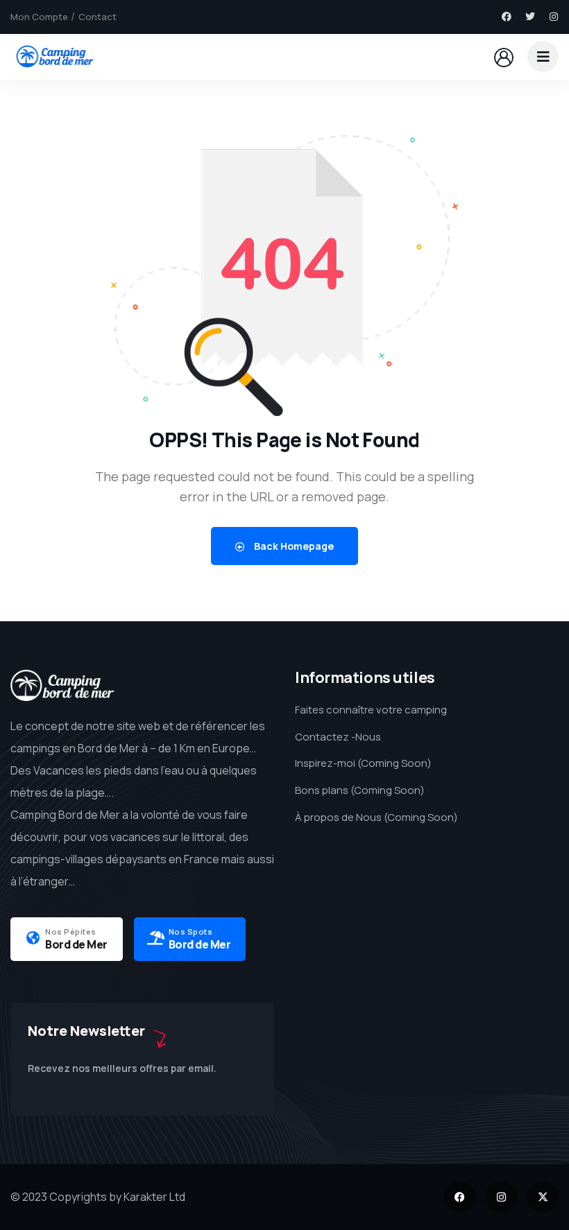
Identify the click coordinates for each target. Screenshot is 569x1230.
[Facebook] (506, 16)
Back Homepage (293, 546)
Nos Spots (191, 931)
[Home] (54, 56)
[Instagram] (554, 16)
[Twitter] (530, 16)
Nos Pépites (70, 931)
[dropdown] (543, 56)
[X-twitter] (543, 1197)
